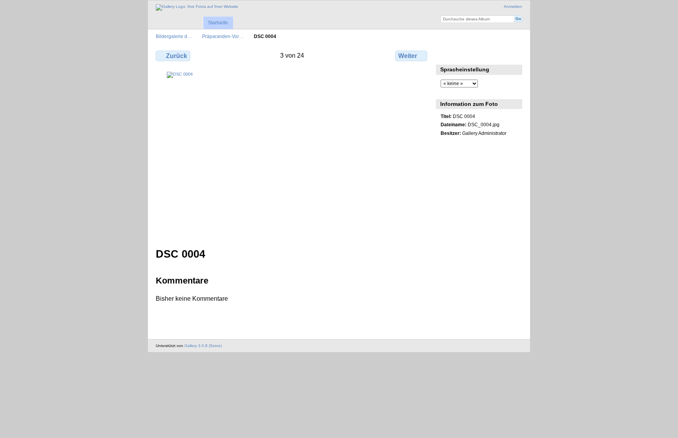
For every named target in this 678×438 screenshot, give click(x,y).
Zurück (176, 56)
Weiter (407, 56)
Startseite (218, 22)
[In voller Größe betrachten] (292, 155)
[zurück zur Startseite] (197, 7)
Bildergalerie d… (174, 36)
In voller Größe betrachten (444, 54)
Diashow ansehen (478, 54)
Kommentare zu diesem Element (461, 54)
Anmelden (513, 6)
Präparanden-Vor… (223, 36)
